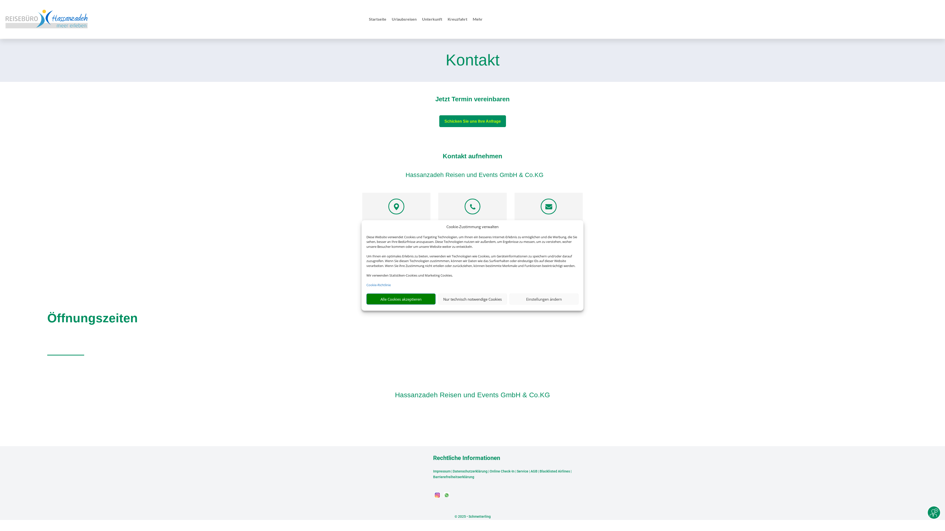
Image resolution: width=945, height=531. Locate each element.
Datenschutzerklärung (470, 471)
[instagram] (437, 496)
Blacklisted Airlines (555, 471)
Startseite (377, 19)
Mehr (478, 19)
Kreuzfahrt (457, 19)
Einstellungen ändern (544, 299)
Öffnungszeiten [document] (92, 318)
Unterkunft (432, 19)
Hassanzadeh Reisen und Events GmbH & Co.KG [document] (472, 395)
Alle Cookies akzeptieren (401, 299)
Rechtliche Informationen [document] (466, 458)
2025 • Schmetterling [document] (474, 516)
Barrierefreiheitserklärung (453, 477)
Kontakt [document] (473, 60)
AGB (534, 471)
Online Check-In (502, 471)
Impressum (442, 471)
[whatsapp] (446, 496)
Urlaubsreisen (404, 19)
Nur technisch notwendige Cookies (472, 299)
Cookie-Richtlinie (378, 285)
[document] (472, 100)
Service (522, 471)
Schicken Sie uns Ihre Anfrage (472, 121)
